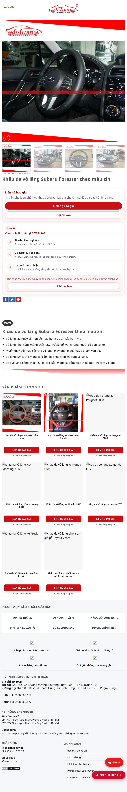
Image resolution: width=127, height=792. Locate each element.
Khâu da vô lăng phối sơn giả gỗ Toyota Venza (63, 575)
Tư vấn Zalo (65, 286)
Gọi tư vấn (63, 215)
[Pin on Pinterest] (18, 299)
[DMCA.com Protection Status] (11, 768)
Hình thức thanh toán (78, 764)
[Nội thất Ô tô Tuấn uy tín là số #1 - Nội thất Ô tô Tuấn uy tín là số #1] (63, 8)
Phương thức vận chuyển (80, 770)
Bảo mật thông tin (77, 750)
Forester (24, 173)
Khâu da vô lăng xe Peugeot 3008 (105, 437)
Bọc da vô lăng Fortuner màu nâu (22, 437)
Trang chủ (8, 173)
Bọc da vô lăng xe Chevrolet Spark (63, 437)
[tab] (7, 323)
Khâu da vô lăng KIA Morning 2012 (21, 506)
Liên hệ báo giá (63, 206)
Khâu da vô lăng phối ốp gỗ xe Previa (21, 575)
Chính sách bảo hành (78, 777)
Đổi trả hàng (74, 757)
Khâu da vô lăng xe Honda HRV (63, 504)
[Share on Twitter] (12, 299)
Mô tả (7, 323)
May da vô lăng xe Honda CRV (105, 504)
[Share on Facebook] (6, 299)
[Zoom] (6, 138)
